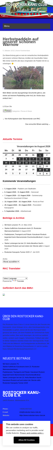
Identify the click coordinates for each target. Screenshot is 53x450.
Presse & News (26, 111)
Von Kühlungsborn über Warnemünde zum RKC (21, 119)
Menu (7, 26)
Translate (20, 281)
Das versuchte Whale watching (37, 124)
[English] (4, 275)
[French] (14, 275)
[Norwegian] (27, 275)
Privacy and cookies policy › (32, 433)
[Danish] (20, 275)
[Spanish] (7, 275)
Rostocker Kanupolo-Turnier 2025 (17, 252)
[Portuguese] (17, 275)
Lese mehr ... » (26, 10)
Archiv (5, 259)
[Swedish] (30, 275)
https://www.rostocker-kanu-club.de (32, 415)
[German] (10, 275)
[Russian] (23, 275)
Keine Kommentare (23, 51)
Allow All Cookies (26, 440)
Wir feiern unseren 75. (12, 225)
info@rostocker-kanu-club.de (30, 412)
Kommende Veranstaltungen (19, 181)
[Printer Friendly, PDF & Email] (7, 110)
